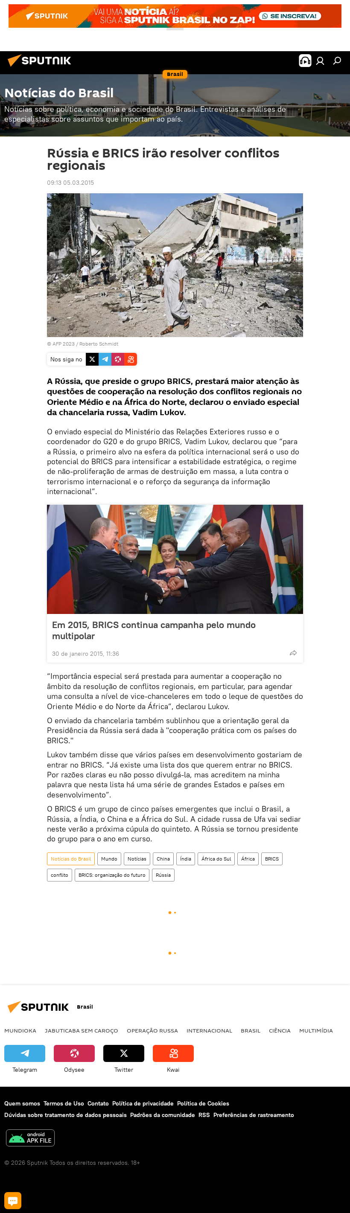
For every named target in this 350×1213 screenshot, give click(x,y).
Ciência (280, 1030)
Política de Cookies (203, 1103)
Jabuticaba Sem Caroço (81, 1030)
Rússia (163, 875)
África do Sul (216, 858)
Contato (98, 1103)
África (248, 858)
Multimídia (316, 1030)
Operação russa (152, 1030)
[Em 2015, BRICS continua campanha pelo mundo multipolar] (175, 559)
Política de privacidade (143, 1103)
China (163, 858)
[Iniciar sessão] (320, 60)
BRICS (272, 858)
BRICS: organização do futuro (112, 875)
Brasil (250, 1030)
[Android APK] (30, 1139)
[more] (293, 652)
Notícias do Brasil (71, 858)
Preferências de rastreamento (253, 1115)
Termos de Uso (64, 1103)
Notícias (137, 858)
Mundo (109, 858)
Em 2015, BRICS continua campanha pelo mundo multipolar (154, 630)
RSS (204, 1115)
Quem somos (22, 1103)
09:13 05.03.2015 (70, 182)
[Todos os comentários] (12, 1200)
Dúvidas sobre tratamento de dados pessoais (65, 1115)
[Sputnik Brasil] (41, 68)
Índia (185, 858)
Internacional (209, 1030)
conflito (59, 875)
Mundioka (20, 1030)
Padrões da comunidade (162, 1115)
